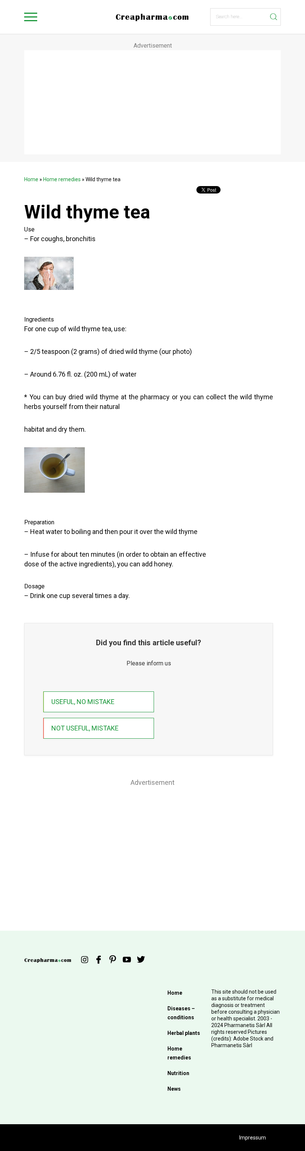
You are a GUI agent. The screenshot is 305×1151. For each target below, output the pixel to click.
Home (31, 179)
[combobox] (245, 17)
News (174, 1089)
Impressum (252, 1138)
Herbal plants (183, 1033)
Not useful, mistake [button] (85, 728)
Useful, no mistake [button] (83, 702)
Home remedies (62, 179)
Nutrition (178, 1073)
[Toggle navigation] (30, 17)
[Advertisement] (152, 102)
